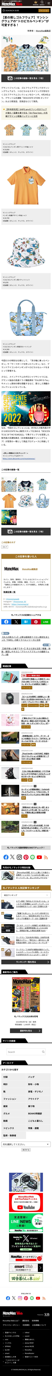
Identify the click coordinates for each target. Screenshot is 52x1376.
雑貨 (46, 705)
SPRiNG (8, 1346)
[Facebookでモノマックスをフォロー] (6, 858)
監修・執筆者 (9, 1135)
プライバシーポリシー (11, 1325)
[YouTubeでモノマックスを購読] (39, 858)
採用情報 (35, 1320)
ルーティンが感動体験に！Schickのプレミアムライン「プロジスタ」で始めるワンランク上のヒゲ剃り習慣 (35, 792)
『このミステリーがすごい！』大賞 (12, 1361)
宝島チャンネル (10, 1332)
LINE (45, 621)
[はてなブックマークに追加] (26, 621)
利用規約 (26, 1325)
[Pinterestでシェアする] (36, 621)
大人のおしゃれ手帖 (12, 1336)
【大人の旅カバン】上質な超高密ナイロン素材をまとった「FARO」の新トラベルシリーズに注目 (25, 638)
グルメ (24, 816)
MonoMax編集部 (30, 569)
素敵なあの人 (29, 1339)
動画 (5, 1120)
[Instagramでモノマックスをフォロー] (19, 858)
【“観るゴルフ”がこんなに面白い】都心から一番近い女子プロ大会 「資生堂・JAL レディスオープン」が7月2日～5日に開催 (35, 722)
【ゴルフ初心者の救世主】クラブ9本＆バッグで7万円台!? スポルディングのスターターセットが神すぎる (35, 774)
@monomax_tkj (19, 601)
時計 (41, 705)
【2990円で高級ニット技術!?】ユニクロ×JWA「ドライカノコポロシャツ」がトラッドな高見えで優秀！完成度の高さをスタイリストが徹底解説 (35, 684)
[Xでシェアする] (16, 621)
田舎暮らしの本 (10, 1357)
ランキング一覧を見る (26, 961)
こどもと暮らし (35, 1120)
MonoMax (28, 1350)
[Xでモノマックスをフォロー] (12, 858)
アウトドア (26, 744)
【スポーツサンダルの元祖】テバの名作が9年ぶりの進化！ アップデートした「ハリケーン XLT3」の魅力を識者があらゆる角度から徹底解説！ (36, 829)
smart (7, 1353)
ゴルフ (4, 547)
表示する (26, 1150)
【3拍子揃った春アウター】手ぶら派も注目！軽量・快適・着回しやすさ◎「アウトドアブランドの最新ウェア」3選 (25, 651)
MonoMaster (29, 1353)
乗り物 (31, 1106)
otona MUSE (29, 1346)
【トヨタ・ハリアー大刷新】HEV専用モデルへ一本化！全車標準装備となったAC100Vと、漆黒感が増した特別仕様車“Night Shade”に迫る (33, 928)
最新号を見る (26, 1030)
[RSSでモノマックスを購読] (44, 1298)
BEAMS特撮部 (35, 1113)
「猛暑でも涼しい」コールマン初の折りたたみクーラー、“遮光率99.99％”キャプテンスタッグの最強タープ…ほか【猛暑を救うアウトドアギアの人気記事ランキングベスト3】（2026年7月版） (33, 916)
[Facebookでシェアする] (6, 621)
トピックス (26, 727)
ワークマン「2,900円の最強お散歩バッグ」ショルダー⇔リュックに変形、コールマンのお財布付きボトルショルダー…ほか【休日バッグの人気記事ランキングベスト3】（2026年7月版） (33, 952)
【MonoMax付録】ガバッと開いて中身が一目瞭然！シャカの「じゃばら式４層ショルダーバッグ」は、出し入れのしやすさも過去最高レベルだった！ (33, 875)
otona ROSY (29, 1343)
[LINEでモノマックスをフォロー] (32, 858)
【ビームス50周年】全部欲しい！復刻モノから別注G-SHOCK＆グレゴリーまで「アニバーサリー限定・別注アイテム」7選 (35, 700)
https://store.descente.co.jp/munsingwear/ (19, 458)
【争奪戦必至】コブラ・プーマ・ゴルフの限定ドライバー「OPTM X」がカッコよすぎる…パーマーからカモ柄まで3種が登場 (35, 740)
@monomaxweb (12, 599)
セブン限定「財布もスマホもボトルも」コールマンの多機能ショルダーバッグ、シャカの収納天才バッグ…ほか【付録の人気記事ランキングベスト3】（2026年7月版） (32, 904)
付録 (5, 1076)
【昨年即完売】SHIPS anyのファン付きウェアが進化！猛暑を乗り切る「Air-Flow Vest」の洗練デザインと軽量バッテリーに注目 (26, 112)
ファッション (44, 10)
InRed (27, 1332)
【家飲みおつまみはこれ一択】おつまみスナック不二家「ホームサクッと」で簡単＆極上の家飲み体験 (35, 810)
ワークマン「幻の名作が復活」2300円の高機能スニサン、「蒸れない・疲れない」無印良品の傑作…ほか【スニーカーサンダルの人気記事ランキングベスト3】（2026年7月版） (32, 940)
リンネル (8, 1343)
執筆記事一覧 (9, 591)
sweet (27, 1336)
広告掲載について (39, 1325)
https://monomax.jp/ (20, 604)
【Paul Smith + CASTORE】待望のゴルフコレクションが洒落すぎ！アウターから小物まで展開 (35, 756)
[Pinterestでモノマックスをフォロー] (26, 858)
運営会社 (25, 1320)
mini (6, 1339)
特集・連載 (33, 1128)
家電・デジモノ (35, 1091)
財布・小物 (33, 1084)
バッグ (24, 705)
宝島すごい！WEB (31, 1357)
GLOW (7, 1350)
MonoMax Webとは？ (11, 1320)
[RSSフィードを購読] (46, 858)
